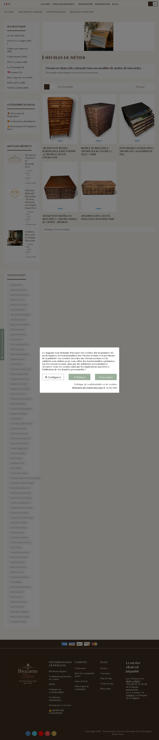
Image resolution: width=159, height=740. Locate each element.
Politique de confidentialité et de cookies (95, 384)
